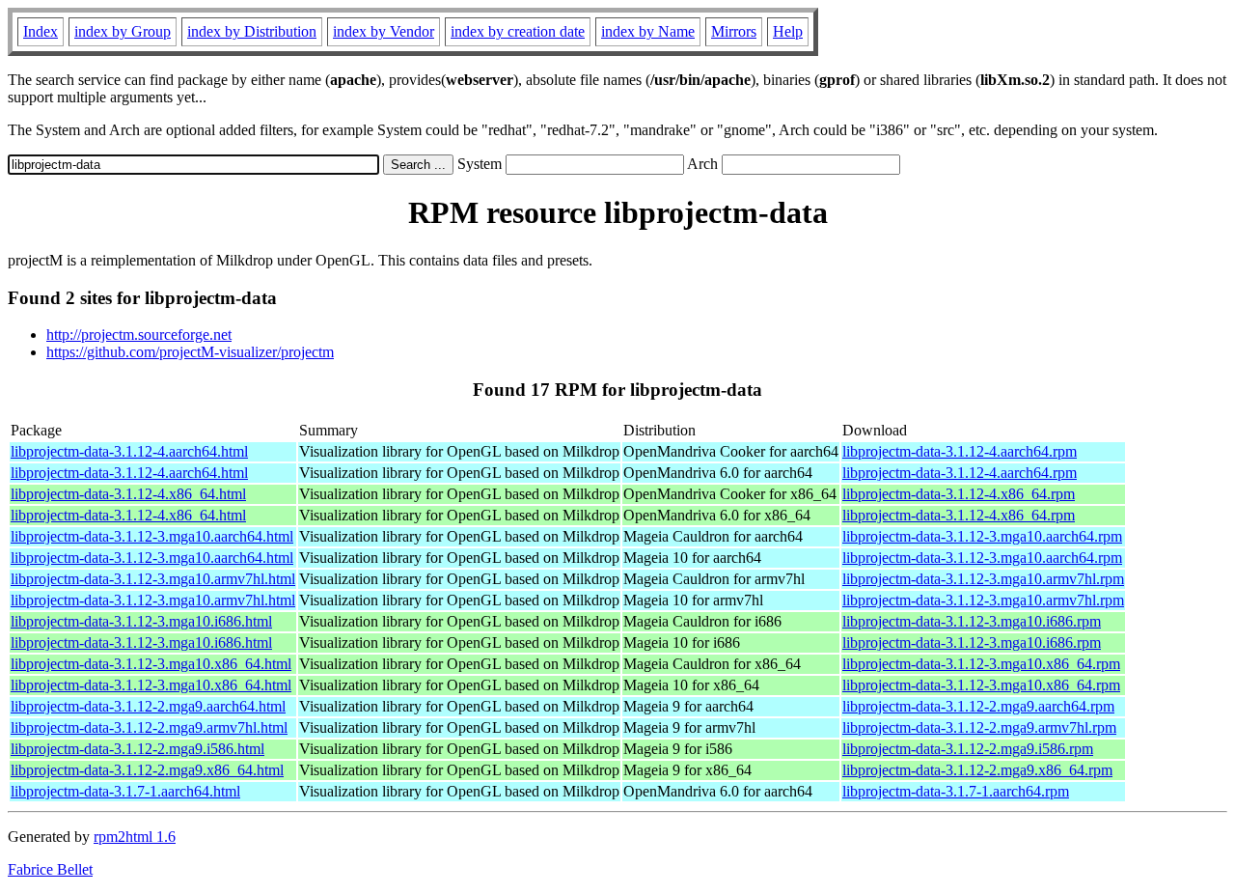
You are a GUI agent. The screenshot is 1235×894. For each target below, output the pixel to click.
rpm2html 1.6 (135, 836)
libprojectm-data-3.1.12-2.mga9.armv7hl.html (149, 727)
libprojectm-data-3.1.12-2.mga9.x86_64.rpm (977, 770)
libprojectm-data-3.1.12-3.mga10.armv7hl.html (153, 579)
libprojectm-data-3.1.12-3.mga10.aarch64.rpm (982, 536)
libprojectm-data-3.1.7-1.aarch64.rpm (955, 791)
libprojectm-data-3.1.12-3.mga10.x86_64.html (151, 664)
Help (788, 31)
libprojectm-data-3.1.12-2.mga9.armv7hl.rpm (979, 727)
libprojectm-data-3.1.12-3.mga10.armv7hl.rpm (983, 579)
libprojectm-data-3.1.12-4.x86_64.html (128, 494)
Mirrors (733, 31)
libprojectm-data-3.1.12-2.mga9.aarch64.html (148, 706)
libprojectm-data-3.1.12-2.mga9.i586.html (137, 748)
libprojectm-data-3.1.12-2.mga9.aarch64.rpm (978, 706)
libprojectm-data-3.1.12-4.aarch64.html (129, 451)
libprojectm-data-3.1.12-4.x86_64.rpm (958, 494)
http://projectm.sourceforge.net (139, 334)
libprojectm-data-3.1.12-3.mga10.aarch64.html (152, 536)
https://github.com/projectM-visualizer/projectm (190, 352)
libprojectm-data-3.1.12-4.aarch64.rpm (959, 451)
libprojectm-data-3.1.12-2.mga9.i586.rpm (967, 748)
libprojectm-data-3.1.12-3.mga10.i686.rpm (971, 621)
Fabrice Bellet (50, 869)
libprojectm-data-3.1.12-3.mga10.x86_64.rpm (981, 664)
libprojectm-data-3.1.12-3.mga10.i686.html (141, 621)
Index (40, 31)
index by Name (648, 31)
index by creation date (518, 31)
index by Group (122, 31)
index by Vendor (383, 31)
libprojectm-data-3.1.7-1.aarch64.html (125, 791)
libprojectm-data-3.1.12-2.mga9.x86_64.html (147, 770)
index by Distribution (251, 31)
